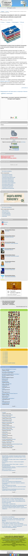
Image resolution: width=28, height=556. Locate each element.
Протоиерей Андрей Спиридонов (8, 182)
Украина (8, 22)
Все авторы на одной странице (9, 362)
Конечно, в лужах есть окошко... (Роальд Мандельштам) (13, 499)
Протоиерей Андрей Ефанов (8, 180)
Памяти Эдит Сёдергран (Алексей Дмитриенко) (11, 481)
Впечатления (4, 436)
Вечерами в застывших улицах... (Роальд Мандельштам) (13, 501)
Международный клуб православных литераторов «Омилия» (14, 91)
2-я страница (5, 353)
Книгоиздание (16, 22)
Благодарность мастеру (7, 419)
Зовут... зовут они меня (6, 383)
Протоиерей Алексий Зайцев (8, 181)
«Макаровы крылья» (9, 249)
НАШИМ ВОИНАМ (5, 403)
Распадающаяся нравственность (9, 470)
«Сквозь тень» (8, 262)
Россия (22, 22)
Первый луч (4, 386)
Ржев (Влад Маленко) (6, 502)
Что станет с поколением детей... (8, 371)
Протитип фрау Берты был (7, 429)
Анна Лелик (4, 216)
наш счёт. (14, 140)
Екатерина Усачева (6, 212)
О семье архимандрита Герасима (9, 439)
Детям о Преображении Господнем (9, 369)
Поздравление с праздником (8, 446)
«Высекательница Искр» (10, 269)
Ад (2, 391)
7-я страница (5, 360)
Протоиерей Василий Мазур (7, 185)
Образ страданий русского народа (9, 485)
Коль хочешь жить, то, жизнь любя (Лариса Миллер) (12, 498)
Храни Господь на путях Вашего (8, 427)
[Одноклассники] (12, 555)
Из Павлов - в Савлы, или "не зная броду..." (11, 374)
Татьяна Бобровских (6, 213)
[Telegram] (14, 555)
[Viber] (16, 555)
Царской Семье (5, 381)
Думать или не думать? (7, 469)
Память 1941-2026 (5, 395)
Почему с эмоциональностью (8, 441)
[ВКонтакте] (10, 555)
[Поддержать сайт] (14, 118)
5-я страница (5, 357)
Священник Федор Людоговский (8, 177)
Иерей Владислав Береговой (8, 188)
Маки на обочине (5, 480)
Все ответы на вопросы (7, 171)
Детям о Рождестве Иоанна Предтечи (9, 393)
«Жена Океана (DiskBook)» (10, 276)
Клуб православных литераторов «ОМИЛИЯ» (15, 539)
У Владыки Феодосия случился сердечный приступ (12, 478)
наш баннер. (23, 142)
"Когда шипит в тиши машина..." (8, 398)
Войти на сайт (14, 164)
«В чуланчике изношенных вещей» (12, 256)
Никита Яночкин (5, 210)
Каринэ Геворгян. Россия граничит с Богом (10, 522)
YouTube (5, 224)
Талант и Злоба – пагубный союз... (9, 503)
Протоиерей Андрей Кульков (8, 178)
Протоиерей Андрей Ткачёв (7, 184)
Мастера (4, 376)
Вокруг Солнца (5, 378)
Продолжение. (5, 434)
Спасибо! (4, 412)
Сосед (3, 388)
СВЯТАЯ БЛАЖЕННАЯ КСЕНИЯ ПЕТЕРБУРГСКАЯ (12, 444)
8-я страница (5, 361)
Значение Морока (5, 424)
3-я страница (5, 354)
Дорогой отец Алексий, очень (8, 422)
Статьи (6, 11)
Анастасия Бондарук (6, 214)
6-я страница (5, 358)
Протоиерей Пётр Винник (7, 174)
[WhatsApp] (18, 555)
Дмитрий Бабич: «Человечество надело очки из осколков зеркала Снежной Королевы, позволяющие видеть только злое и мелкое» (14, 456)
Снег (3, 400)
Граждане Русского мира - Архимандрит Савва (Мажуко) (13, 518)
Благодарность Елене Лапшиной (8, 417)
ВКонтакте (6, 222)
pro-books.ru (25, 87)
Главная (2, 11)
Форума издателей (4, 81)
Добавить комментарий (7, 93)
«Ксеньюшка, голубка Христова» (11, 243)
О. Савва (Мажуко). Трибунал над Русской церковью (12, 523)
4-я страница (5, 356)
